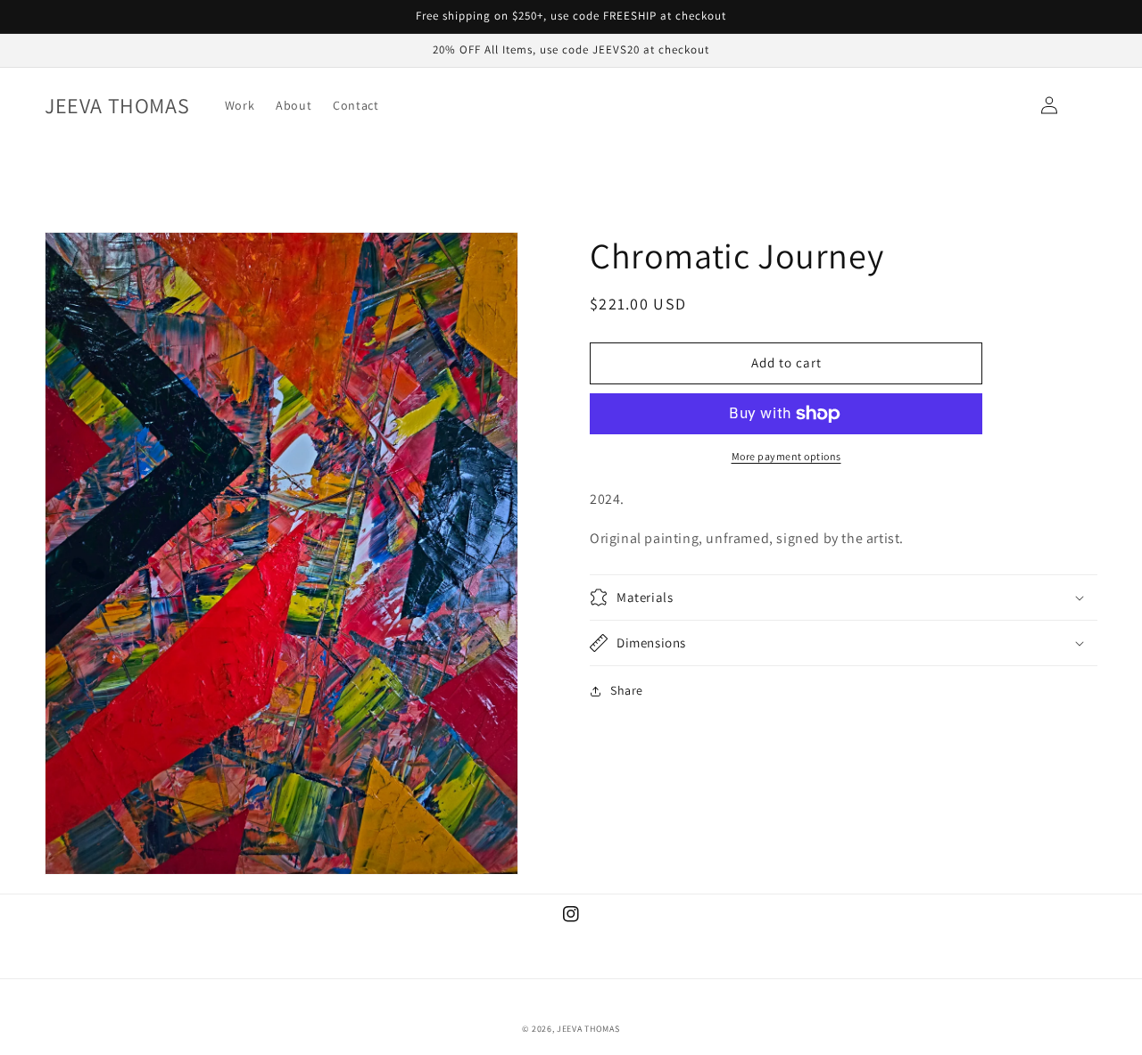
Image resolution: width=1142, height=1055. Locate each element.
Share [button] (626, 690)
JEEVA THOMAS (588, 1028)
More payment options (786, 456)
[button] (843, 597)
